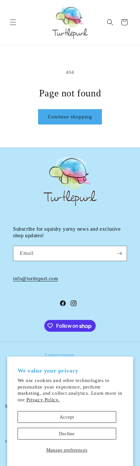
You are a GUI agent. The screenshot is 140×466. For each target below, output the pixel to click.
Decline (67, 433)
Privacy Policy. (43, 399)
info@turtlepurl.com (35, 278)
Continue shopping (70, 116)
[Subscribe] (119, 253)
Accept (67, 417)
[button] (13, 22)
